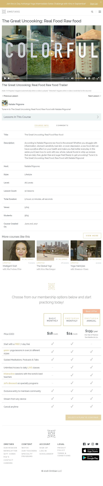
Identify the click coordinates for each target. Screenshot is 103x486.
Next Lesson (93, 96)
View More (92, 236)
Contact (8, 460)
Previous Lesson (11, 96)
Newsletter (10, 451)
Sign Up (44, 448)
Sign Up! (94, 4)
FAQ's (6, 457)
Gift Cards (10, 454)
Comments (62, 125)
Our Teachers (29, 451)
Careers (8, 463)
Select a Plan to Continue (83, 417)
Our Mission (10, 448)
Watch (25, 448)
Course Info (42, 125)
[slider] (36, 78)
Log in (43, 451)
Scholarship (47, 454)
